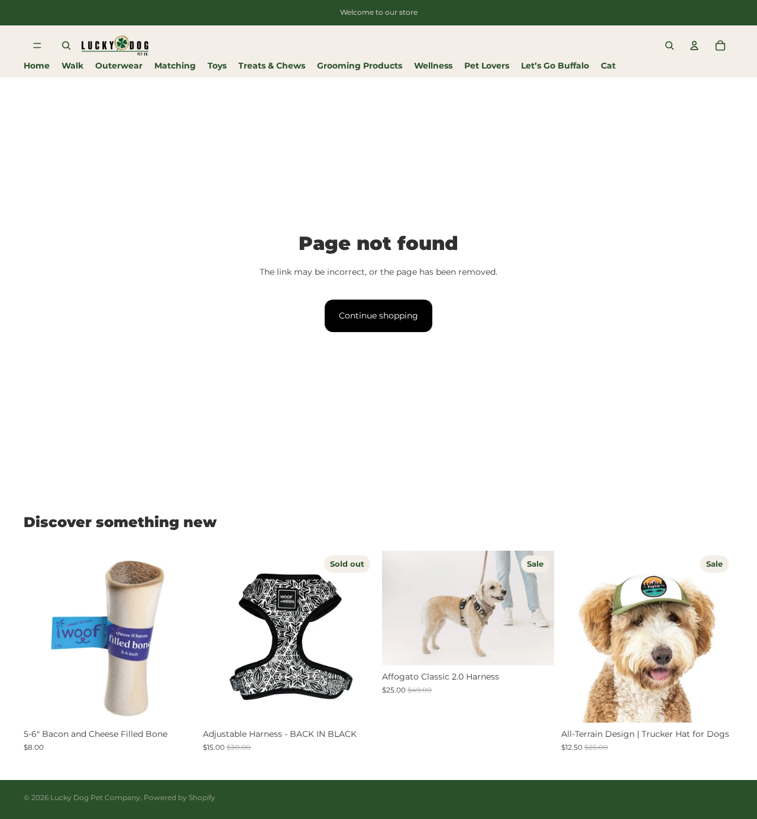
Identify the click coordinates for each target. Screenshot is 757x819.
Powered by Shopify (179, 797)
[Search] (66, 45)
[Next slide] (178, 637)
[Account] (694, 45)
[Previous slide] (41, 637)
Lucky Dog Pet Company (95, 797)
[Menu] (37, 45)
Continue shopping (378, 315)
